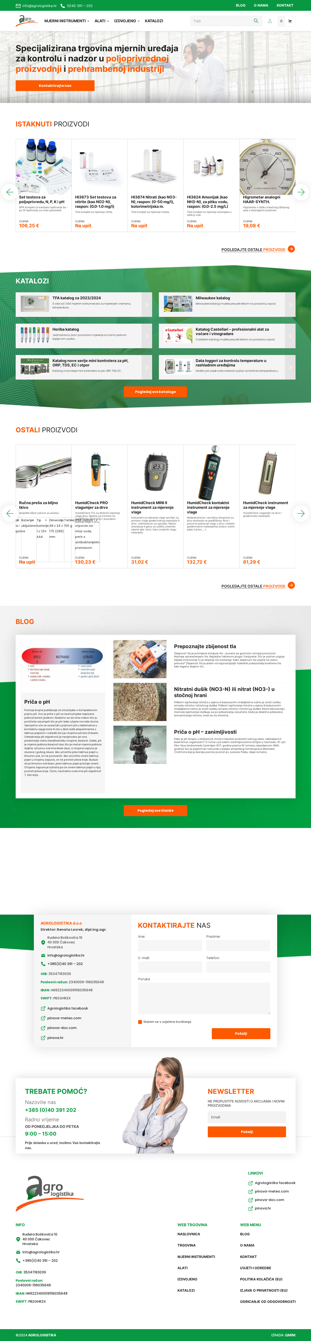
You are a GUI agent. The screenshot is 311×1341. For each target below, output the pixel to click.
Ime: (141, 936)
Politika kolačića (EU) (261, 1279)
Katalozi (154, 21)
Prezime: (213, 936)
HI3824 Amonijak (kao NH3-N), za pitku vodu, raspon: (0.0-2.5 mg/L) (207, 202)
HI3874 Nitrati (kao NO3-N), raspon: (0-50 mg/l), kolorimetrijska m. (154, 202)
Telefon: (213, 957)
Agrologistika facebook (67, 1008)
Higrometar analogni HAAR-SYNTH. (261, 199)
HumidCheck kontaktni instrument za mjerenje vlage (208, 507)
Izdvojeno (125, 21)
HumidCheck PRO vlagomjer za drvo (91, 505)
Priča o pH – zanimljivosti (205, 732)
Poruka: (144, 979)
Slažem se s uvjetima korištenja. (167, 1022)
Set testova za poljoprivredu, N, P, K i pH (41, 199)
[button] (301, 192)
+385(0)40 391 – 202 (65, 963)
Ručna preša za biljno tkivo (38, 505)
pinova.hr (55, 1037)
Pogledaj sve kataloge (155, 391)
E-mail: (144, 957)
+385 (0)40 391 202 (50, 1110)
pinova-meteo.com (64, 1018)
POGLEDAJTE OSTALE (253, 249)
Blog (240, 5)
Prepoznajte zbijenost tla (205, 646)
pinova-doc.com (62, 1028)
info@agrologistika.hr (39, 6)
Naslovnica (189, 1234)
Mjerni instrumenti (65, 21)
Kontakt (285, 5)
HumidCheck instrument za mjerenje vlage (265, 505)
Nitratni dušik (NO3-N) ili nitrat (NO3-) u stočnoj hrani (224, 692)
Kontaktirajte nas (55, 85)
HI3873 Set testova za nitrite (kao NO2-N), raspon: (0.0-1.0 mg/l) (95, 202)
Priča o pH (37, 702)
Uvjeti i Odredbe (255, 1268)
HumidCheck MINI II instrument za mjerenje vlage (152, 507)
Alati (100, 21)
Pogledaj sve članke (155, 810)
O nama (261, 5)
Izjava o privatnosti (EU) (264, 1290)
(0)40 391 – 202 (80, 6)
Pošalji (241, 1033)
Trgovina (187, 1245)
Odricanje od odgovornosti (268, 1301)
